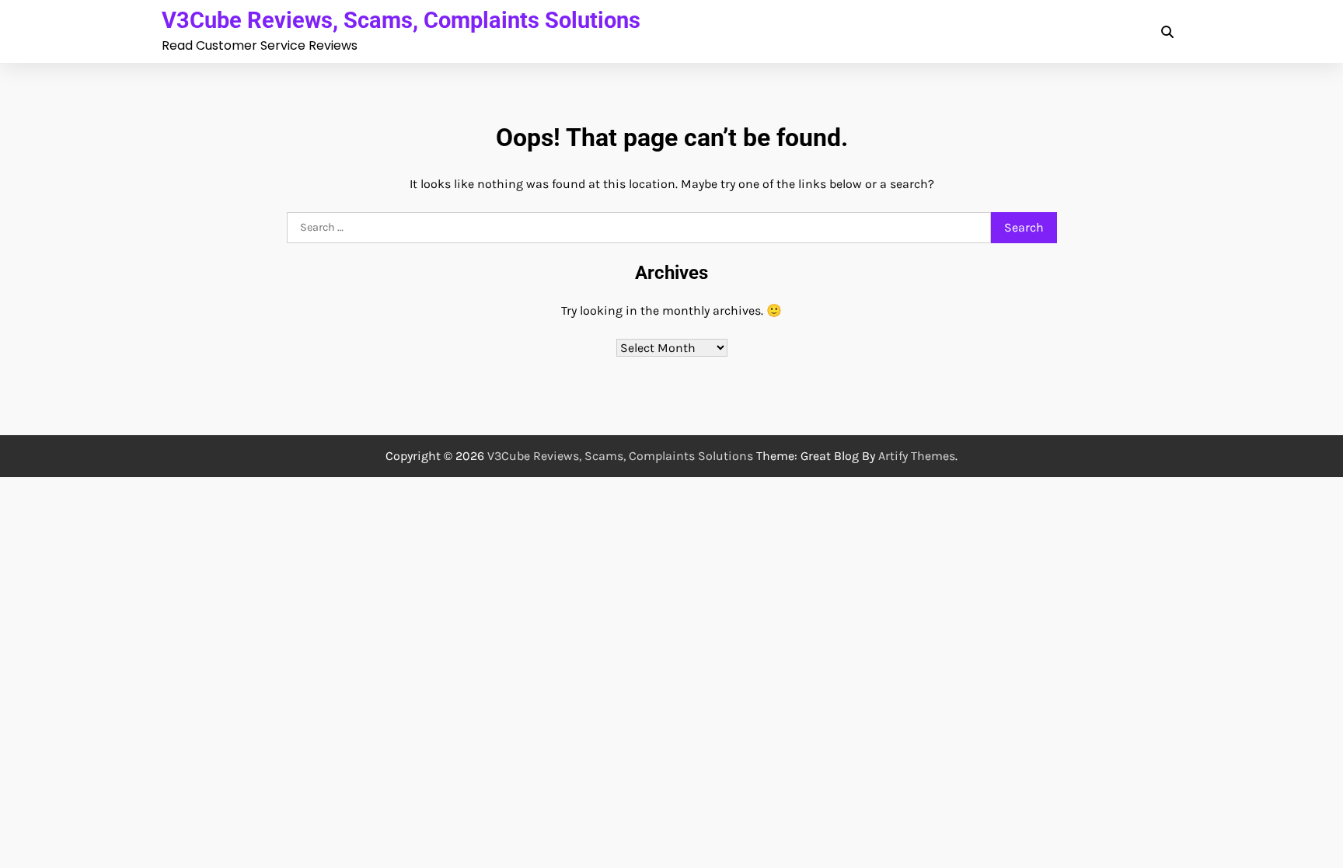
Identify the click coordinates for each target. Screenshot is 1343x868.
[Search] (1167, 32)
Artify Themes (916, 455)
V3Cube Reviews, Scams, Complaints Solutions (401, 20)
